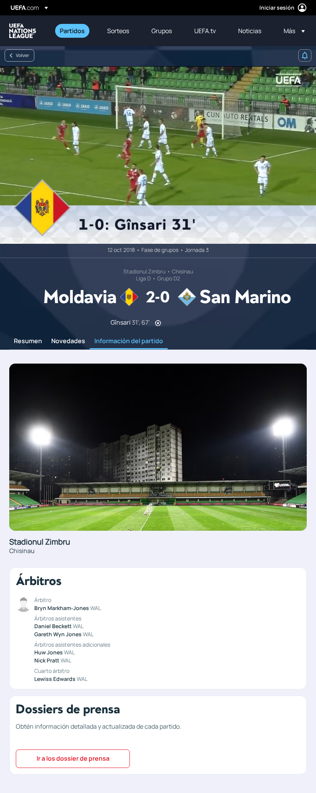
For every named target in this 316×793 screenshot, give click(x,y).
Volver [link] (22, 55)
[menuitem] (74, 30)
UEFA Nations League (22, 30)
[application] (158, 155)
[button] (292, 30)
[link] (72, 30)
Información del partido (128, 341)
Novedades (68, 341)
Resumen (28, 341)
